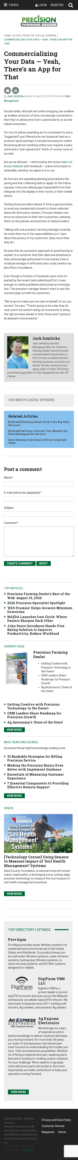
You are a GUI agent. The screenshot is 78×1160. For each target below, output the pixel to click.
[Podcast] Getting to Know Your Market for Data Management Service (38, 432)
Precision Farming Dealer (50, 654)
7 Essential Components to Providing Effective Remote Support (38, 785)
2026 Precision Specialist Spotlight (36, 603)
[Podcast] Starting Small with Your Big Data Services (38, 423)
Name (8, 477)
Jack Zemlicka (15, 96)
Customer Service (53, 1126)
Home (7, 35)
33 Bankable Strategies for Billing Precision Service (34, 758)
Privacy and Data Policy (56, 1120)
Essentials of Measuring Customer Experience (35, 776)
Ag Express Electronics (48, 1020)
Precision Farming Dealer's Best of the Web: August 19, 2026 (38, 596)
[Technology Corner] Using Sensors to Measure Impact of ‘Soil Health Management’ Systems (36, 861)
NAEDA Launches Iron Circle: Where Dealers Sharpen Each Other (37, 619)
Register (57, 5)
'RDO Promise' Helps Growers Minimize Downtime (39, 610)
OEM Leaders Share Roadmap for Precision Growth (34, 715)
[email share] (7, 91)
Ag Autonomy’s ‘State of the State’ (35, 722)
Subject (9, 507)
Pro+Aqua (17, 939)
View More (14, 729)
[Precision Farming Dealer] (16, 668)
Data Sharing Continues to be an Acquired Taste (37, 441)
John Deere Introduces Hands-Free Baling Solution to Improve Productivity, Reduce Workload (35, 630)
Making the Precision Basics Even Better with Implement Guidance (35, 767)
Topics (13, 5)
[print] (15, 91)
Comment (11, 522)
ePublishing (27, 1150)
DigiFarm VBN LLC (51, 981)
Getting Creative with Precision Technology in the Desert (33, 706)
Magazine (48, 1132)
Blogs (17, 35)
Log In (42, 5)
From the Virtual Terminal (40, 35)
